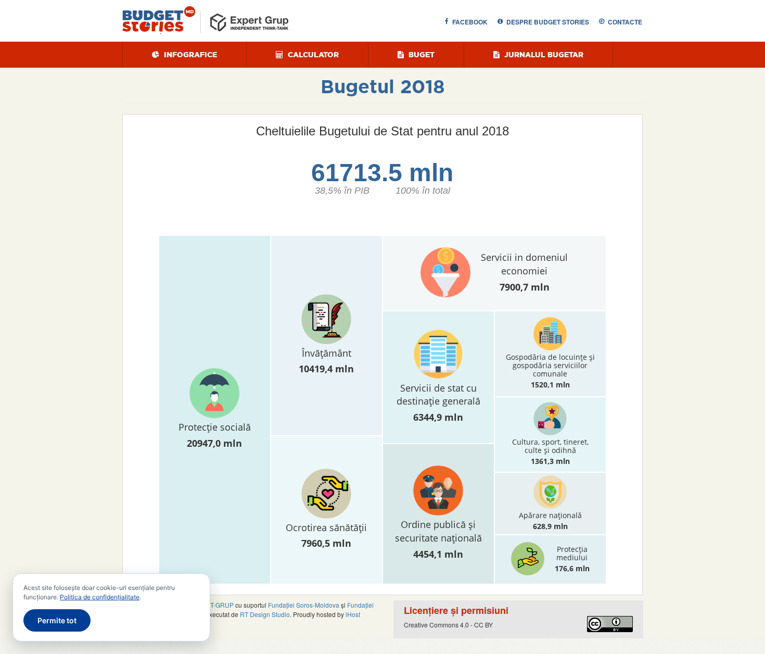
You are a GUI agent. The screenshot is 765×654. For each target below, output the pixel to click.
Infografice (189, 54)
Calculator (312, 54)
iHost (353, 614)
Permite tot (56, 620)
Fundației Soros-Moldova (303, 604)
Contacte (625, 22)
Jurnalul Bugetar (542, 54)
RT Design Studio (265, 614)
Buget (420, 54)
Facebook (470, 22)
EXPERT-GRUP (211, 604)
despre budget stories (547, 22)
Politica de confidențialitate (99, 597)
